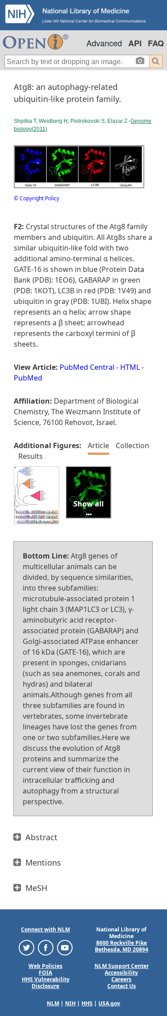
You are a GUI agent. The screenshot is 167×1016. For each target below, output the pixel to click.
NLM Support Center (121, 966)
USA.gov (109, 1003)
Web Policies (45, 966)
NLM (53, 1003)
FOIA (45, 972)
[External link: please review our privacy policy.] (26, 947)
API (135, 43)
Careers (121, 979)
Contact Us (121, 986)
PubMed (28, 378)
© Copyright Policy (36, 198)
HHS (87, 1003)
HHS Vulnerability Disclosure (45, 983)
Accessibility (121, 972)
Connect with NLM (45, 929)
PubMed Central (87, 367)
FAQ (156, 43)
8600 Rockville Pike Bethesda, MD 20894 (121, 946)
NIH (70, 1003)
